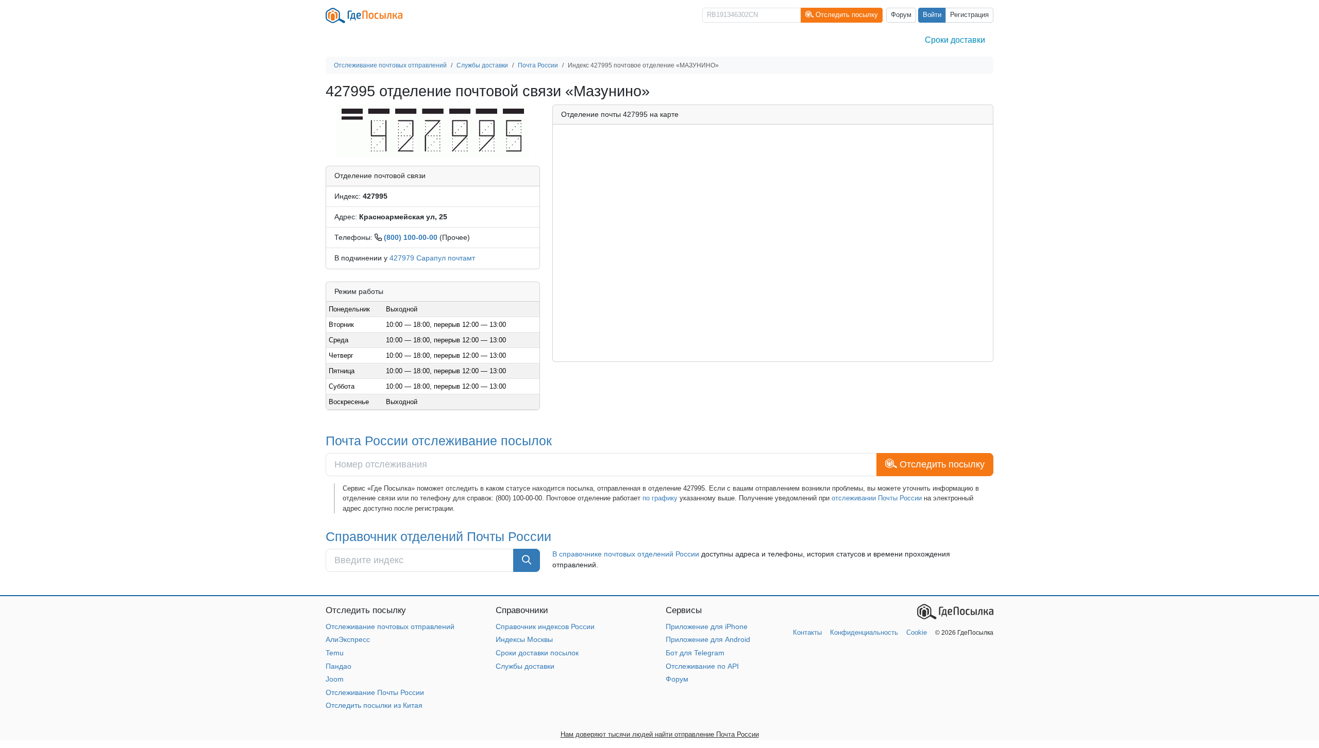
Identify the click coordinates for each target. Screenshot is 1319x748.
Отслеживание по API (702, 666)
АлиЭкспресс (348, 639)
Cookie (916, 632)
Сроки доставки (955, 40)
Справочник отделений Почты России (438, 536)
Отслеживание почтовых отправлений (390, 626)
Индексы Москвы (524, 639)
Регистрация (969, 15)
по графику (660, 498)
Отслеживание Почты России (375, 692)
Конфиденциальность (864, 632)
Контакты (807, 632)
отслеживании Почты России (877, 498)
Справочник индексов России (545, 626)
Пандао (338, 666)
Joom (335, 679)
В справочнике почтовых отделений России (625, 554)
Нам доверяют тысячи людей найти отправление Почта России (660, 734)
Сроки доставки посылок (537, 653)
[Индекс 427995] (432, 130)
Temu (335, 653)
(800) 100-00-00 (410, 237)
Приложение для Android (708, 639)
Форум (901, 15)
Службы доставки (525, 666)
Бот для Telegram (695, 653)
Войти (932, 15)
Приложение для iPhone (707, 626)
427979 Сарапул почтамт (432, 258)
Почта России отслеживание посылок (439, 440)
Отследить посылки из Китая (374, 705)
